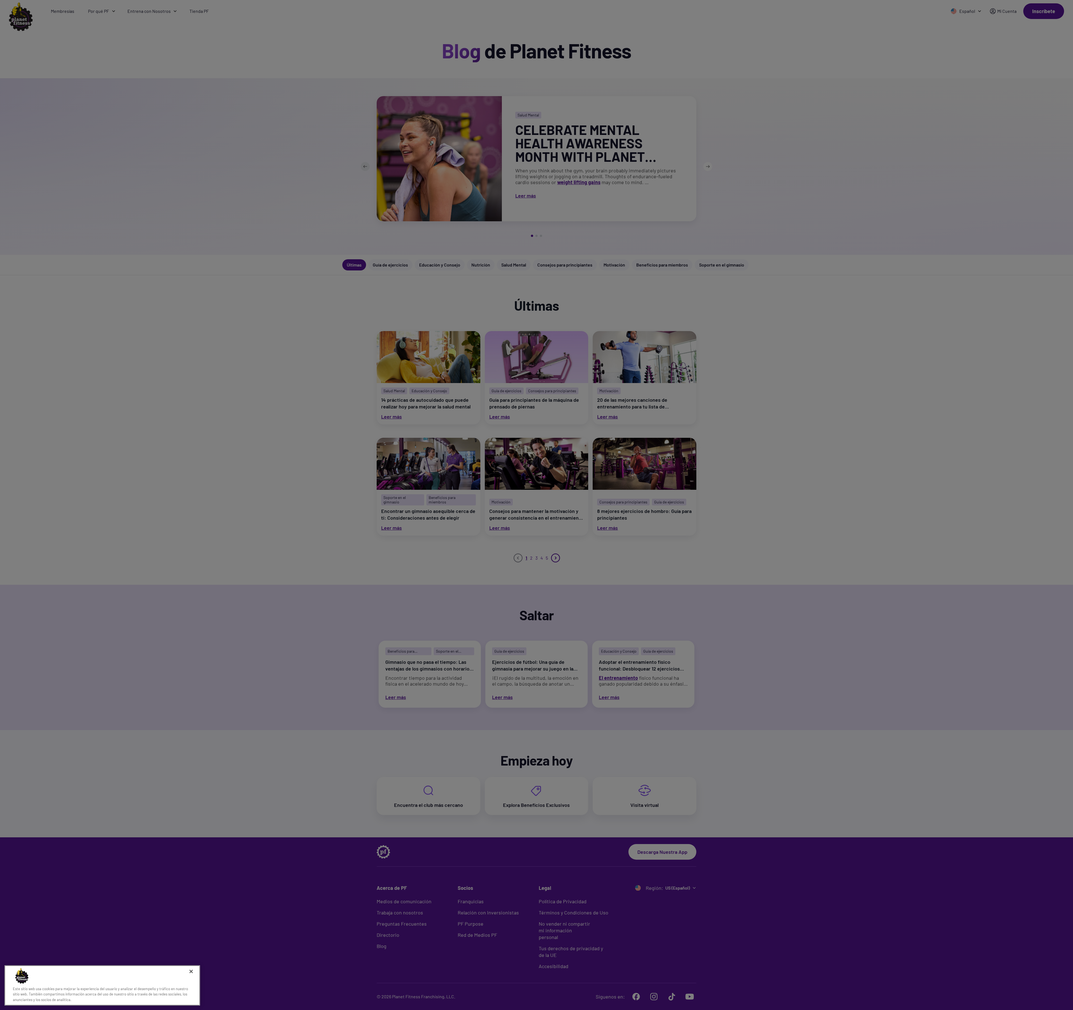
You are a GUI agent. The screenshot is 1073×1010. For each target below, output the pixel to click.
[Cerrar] (191, 971)
